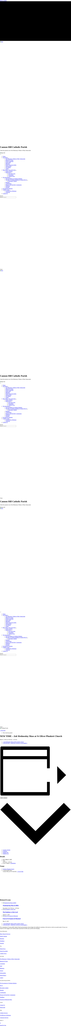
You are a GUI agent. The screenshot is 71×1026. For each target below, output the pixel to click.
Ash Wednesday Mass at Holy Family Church (13, 741)
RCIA (1, 985)
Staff (1, 966)
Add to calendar (4, 797)
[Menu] (0, 154)
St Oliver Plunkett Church (8, 869)
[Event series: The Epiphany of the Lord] (10, 914)
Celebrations (13, 863)
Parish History (3, 975)
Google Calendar (6, 850)
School (1, 970)
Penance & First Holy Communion (7, 995)
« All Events (2, 730)
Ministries (2, 968)
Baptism (2, 990)
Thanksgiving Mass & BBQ (11, 905)
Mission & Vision (4, 961)
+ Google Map (20, 871)
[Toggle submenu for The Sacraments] (10, 406)
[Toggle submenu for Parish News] (11, 401)
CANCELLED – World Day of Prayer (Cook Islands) (15, 743)
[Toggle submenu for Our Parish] (8, 615)
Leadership (2, 963)
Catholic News (3, 953)
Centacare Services (4, 1017)
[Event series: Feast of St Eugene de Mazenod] (9, 921)
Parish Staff (2, 1007)
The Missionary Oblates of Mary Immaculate (10, 959)
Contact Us (2, 1005)
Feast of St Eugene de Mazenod (12, 918)
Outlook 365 (5, 852)
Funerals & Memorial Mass (6, 999)
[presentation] (9, 902)
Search (1, 197)
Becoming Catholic (4, 987)
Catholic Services (4, 1013)
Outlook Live (6, 853)
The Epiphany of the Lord (10, 912)
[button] (0, 1023)
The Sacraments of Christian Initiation (8, 983)
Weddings (2, 941)
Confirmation (3, 992)
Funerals (2, 943)
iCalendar (5, 851)
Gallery (1, 977)
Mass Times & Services (5, 934)
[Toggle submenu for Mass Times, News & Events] (16, 170)
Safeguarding (3, 973)
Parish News (3, 948)
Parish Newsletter (4, 951)
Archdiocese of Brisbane (5, 1015)
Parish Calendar (3, 936)
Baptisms (2, 938)
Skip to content (3, 0)
